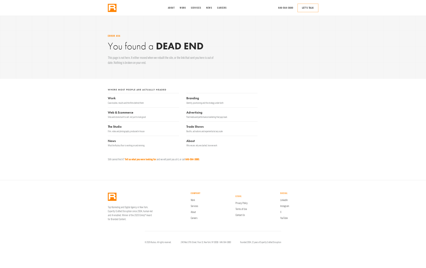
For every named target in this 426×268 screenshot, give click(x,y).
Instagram (284, 206)
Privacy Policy (241, 203)
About (171, 7)
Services (196, 7)
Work (183, 7)
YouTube (284, 218)
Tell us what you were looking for (140, 159)
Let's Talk (308, 7)
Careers (222, 7)
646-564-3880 (285, 7)
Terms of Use (241, 209)
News (209, 7)
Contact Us (240, 215)
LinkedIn (284, 200)
